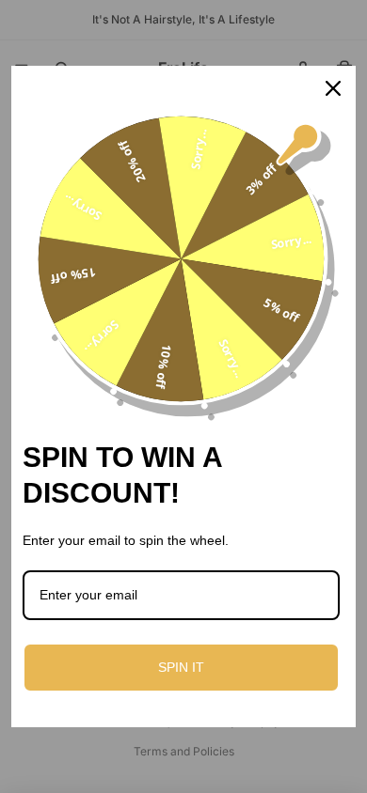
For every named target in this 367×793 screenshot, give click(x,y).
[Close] (333, 88)
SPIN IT (181, 667)
